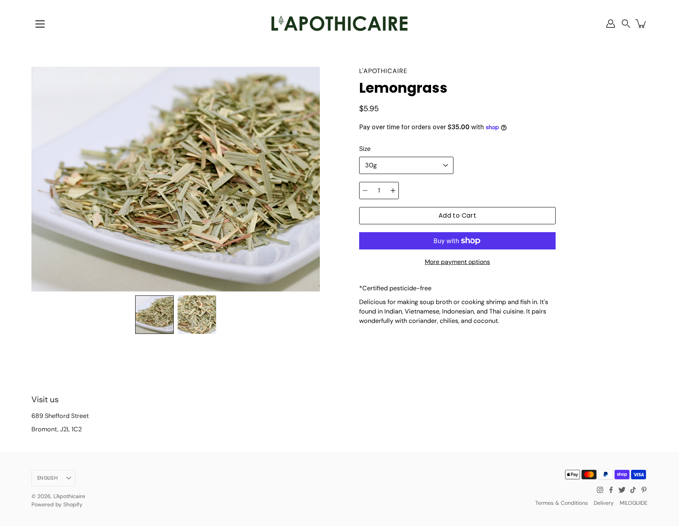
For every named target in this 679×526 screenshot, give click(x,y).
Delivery (604, 502)
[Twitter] (622, 490)
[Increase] (393, 190)
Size (365, 149)
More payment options (457, 262)
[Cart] (641, 23)
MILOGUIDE (634, 502)
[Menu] (40, 24)
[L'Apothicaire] (339, 23)
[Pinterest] (644, 490)
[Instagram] (600, 490)
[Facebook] (611, 490)
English (47, 478)
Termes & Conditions (561, 502)
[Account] (610, 23)
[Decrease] (365, 190)
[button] (626, 23)
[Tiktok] (633, 490)
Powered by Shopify (57, 504)
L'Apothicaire (69, 496)
